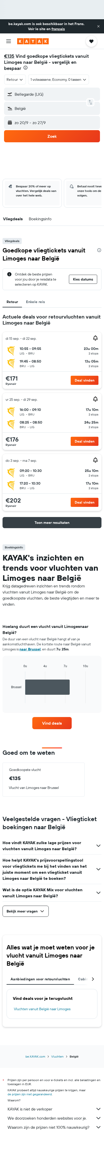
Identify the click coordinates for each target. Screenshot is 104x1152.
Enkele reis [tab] (35, 302)
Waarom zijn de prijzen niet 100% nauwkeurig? (48, 1127)
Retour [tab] (12, 302)
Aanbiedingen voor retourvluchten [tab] (40, 979)
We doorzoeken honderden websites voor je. (47, 1118)
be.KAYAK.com (35, 1056)
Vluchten (57, 1056)
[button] (98, 26)
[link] (52, 723)
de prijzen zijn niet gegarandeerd (30, 1094)
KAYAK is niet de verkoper (30, 1108)
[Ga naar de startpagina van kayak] (33, 41)
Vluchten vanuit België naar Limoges (42, 1009)
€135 (9, 56)
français (58, 29)
